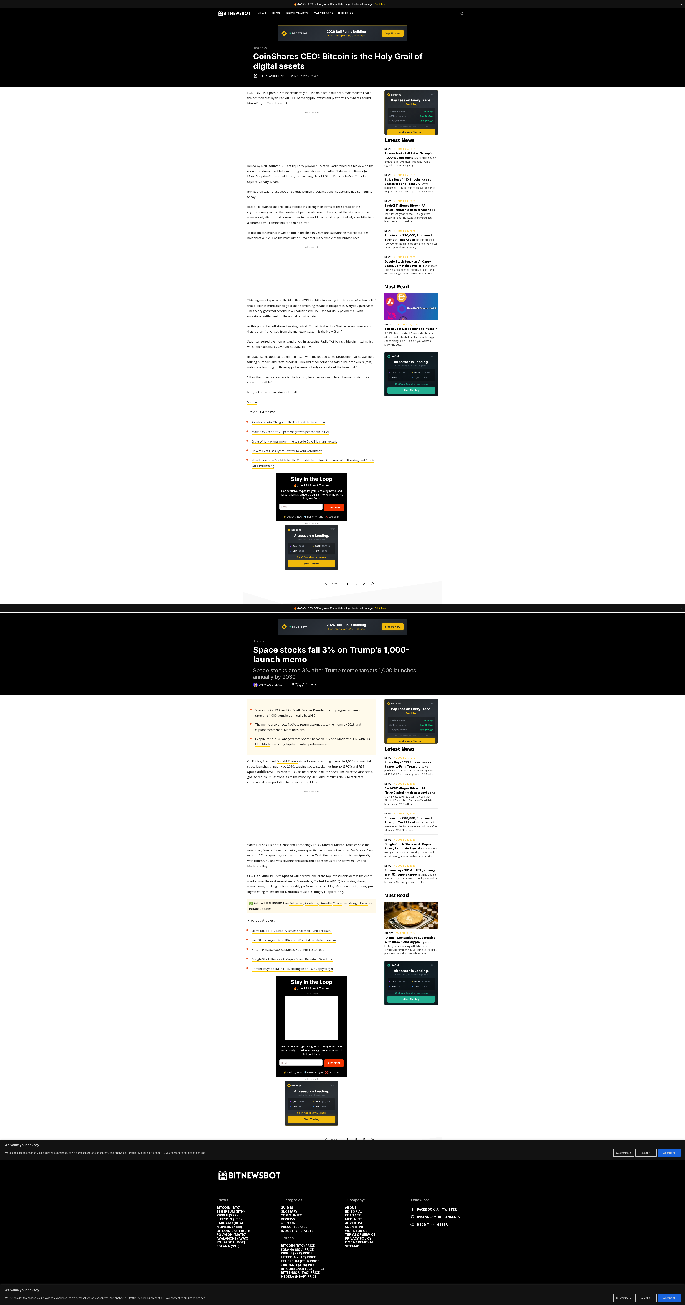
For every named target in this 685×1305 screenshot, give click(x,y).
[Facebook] (347, 583)
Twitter (449, 1209)
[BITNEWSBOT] (234, 13)
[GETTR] (432, 1225)
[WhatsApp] (372, 583)
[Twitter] (437, 1209)
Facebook (426, 1209)
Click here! (381, 4)
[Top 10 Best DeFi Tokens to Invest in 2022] (411, 306)
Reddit (423, 1225)
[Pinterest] (363, 583)
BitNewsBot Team (273, 76)
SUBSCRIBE (334, 507)
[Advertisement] (311, 136)
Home (256, 47)
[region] (342, 1295)
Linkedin (452, 1217)
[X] (355, 583)
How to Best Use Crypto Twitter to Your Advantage (287, 451)
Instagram (427, 1217)
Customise (622, 1297)
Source (252, 402)
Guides (389, 324)
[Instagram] (412, 1217)
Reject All (646, 1297)
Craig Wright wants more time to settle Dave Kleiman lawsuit (294, 441)
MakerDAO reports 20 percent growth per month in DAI (290, 432)
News (264, 47)
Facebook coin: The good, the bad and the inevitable (288, 422)
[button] (462, 13)
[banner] (342, 33)
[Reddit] (412, 1225)
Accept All (669, 1297)
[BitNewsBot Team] (256, 76)
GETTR (442, 1225)
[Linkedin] (439, 1217)
